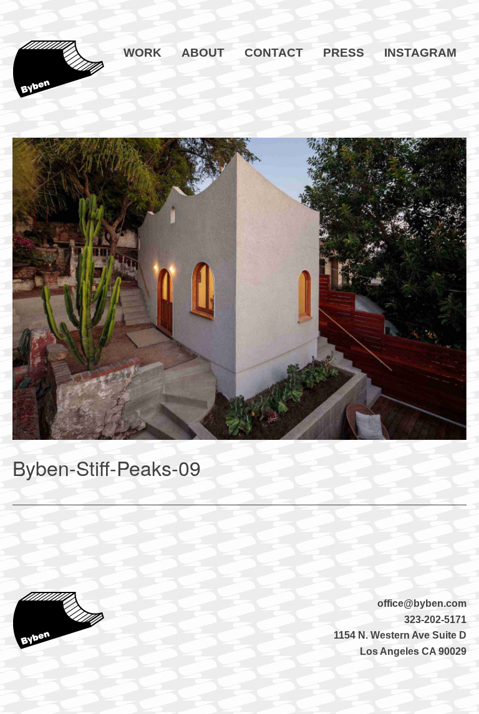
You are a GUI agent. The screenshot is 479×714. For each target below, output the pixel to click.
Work (142, 52)
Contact (273, 52)
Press (343, 52)
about (203, 52)
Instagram (420, 52)
